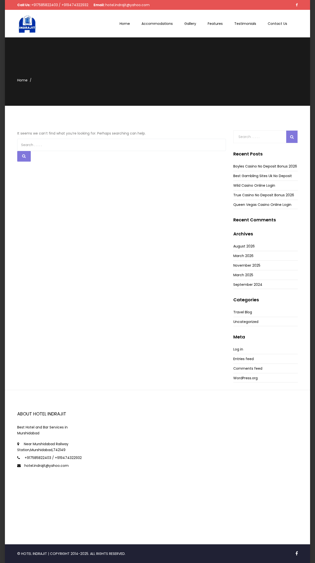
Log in (238, 349)
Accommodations (157, 23)
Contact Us (277, 23)
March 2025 (243, 275)
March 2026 (243, 255)
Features (215, 23)
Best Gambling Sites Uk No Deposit (262, 175)
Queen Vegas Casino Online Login (262, 204)
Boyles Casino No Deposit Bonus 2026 (265, 166)
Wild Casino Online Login (254, 185)
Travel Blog (242, 312)
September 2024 (247, 284)
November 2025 (246, 265)
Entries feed (243, 358)
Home (125, 23)
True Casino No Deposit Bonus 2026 (263, 195)
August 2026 (244, 246)
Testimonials (245, 23)
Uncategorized (245, 321)
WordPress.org (245, 378)
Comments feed (247, 368)
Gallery (190, 23)
